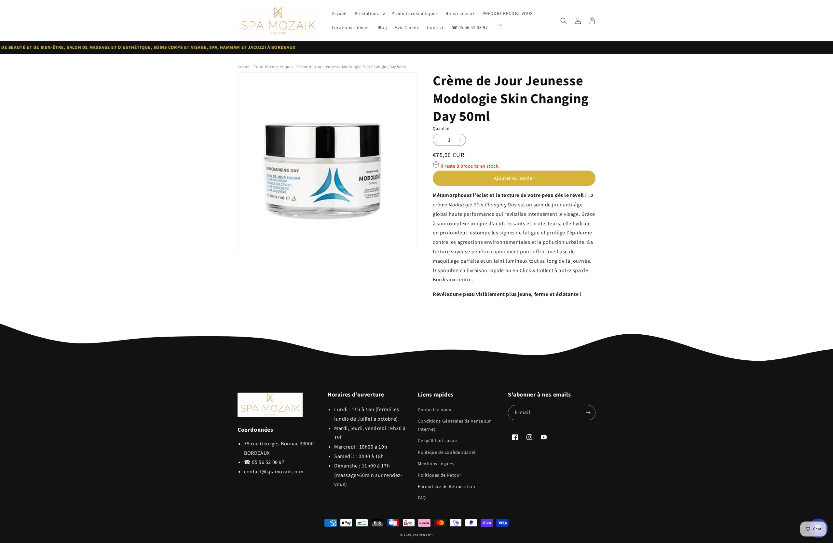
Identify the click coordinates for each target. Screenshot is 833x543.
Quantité (441, 129)
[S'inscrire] (588, 412)
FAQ (422, 498)
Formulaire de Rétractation (446, 486)
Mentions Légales (436, 464)
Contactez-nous (434, 410)
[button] (369, 14)
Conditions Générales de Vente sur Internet (454, 425)
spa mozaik (421, 535)
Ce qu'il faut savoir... (439, 441)
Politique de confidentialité (447, 452)
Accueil (244, 67)
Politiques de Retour (439, 475)
